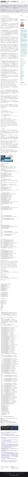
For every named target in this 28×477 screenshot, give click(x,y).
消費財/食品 (21, 72)
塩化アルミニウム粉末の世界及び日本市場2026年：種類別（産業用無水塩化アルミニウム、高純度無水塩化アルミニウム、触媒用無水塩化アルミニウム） (23, 36)
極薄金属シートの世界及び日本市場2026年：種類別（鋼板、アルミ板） (23, 31)
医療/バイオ (21, 68)
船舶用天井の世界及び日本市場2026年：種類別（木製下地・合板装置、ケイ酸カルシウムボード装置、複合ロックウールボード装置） (23, 45)
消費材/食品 (21, 71)
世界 (21, 67)
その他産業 (21, 66)
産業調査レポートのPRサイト (10, 1)
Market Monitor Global (23, 63)
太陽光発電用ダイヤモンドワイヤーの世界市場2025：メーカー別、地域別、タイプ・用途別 (14, 467)
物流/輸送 (21, 73)
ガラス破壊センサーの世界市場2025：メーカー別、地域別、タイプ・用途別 (5, 467)
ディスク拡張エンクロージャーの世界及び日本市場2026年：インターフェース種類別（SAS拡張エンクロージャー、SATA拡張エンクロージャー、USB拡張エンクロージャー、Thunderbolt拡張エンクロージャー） (23, 53)
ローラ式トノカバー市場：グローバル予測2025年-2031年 (7, 434)
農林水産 (21, 78)
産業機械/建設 (22, 76)
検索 (20, 15)
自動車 (21, 77)
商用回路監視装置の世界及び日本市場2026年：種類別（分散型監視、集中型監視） (23, 41)
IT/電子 (21, 62)
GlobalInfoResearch (23, 61)
